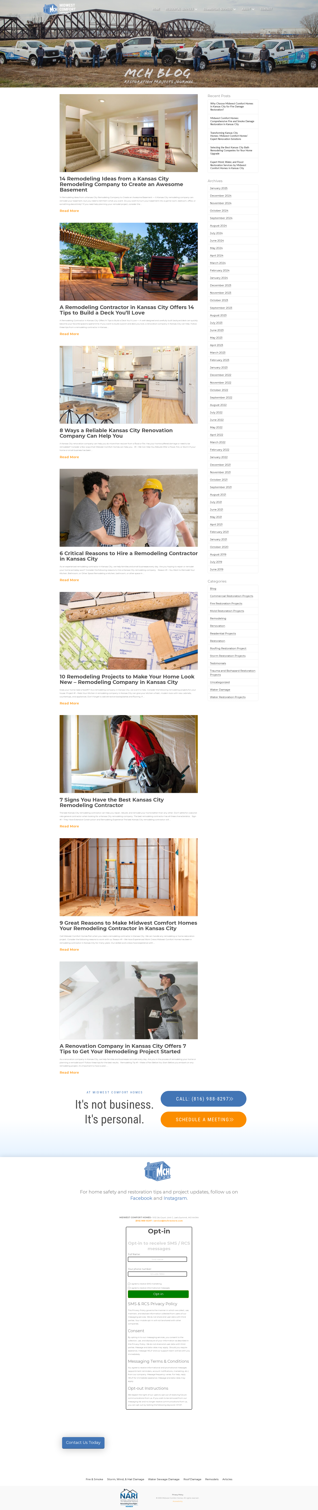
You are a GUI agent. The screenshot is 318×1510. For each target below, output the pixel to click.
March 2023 (217, 352)
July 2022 (216, 412)
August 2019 (218, 554)
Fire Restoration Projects (226, 603)
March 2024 (218, 262)
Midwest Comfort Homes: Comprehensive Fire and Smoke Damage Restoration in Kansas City (232, 121)
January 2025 (219, 188)
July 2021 (216, 502)
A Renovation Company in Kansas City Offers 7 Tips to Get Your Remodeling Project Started (123, 1049)
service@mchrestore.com (168, 1221)
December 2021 (220, 464)
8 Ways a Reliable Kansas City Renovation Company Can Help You (116, 433)
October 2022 (219, 390)
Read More (69, 211)
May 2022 (216, 427)
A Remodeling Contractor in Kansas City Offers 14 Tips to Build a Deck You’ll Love (127, 310)
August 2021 (218, 494)
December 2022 (220, 375)
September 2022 (221, 397)
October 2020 (219, 547)
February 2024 (219, 270)
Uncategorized (220, 682)
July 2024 (216, 233)
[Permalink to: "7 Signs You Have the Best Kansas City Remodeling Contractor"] (129, 754)
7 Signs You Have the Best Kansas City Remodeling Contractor (112, 802)
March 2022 (217, 442)
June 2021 (216, 509)
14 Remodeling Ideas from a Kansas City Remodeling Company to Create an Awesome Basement (121, 184)
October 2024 (219, 210)
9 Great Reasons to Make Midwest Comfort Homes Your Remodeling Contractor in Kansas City (128, 925)
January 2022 (219, 457)
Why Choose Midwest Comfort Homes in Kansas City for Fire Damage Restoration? (231, 106)
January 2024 (219, 277)
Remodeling (218, 618)
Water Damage (220, 689)
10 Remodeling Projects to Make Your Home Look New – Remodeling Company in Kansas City (127, 679)
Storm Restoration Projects (227, 655)
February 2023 (219, 360)
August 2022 (218, 405)
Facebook (141, 1198)
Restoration (217, 640)
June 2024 (217, 240)
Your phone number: (140, 1269)
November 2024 (220, 203)
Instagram (175, 1198)
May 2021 (216, 517)
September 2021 (221, 487)
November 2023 (220, 292)
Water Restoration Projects (227, 697)
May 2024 (216, 248)
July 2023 (216, 322)
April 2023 (216, 345)
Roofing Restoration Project (228, 648)
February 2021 (219, 531)
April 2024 (216, 255)
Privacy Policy (177, 1495)
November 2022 (220, 382)
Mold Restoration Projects (227, 610)
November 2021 (220, 472)
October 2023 (219, 300)
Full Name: (134, 1254)
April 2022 (216, 434)
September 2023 (221, 307)
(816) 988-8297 (143, 1221)
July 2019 (216, 561)
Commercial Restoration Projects (231, 596)
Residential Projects (223, 633)
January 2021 (218, 539)
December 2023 (220, 285)
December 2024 (220, 195)
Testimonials (218, 663)
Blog (213, 588)
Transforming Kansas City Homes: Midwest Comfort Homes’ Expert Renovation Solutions (229, 136)
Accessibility (178, 1501)
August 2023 (218, 315)
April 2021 (216, 524)
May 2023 (216, 337)
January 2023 (219, 367)
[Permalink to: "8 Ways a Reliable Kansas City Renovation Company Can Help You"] (129, 385)
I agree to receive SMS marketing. (146, 1283)
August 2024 (218, 225)
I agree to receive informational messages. (150, 1287)
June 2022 (217, 419)
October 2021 (219, 479)
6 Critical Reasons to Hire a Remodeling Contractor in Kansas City (129, 556)
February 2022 (219, 449)
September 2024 (221, 218)
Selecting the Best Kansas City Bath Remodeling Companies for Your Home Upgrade (231, 150)
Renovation (217, 625)
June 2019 (216, 569)
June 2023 (217, 330)
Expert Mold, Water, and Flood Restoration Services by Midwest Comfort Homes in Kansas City (228, 165)
